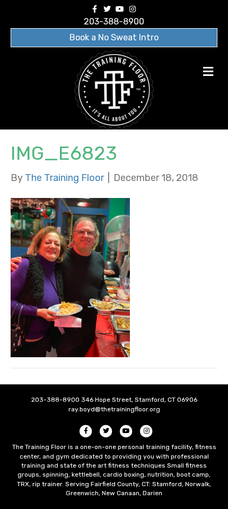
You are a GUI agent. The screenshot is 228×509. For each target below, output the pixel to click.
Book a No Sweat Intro (114, 37)
